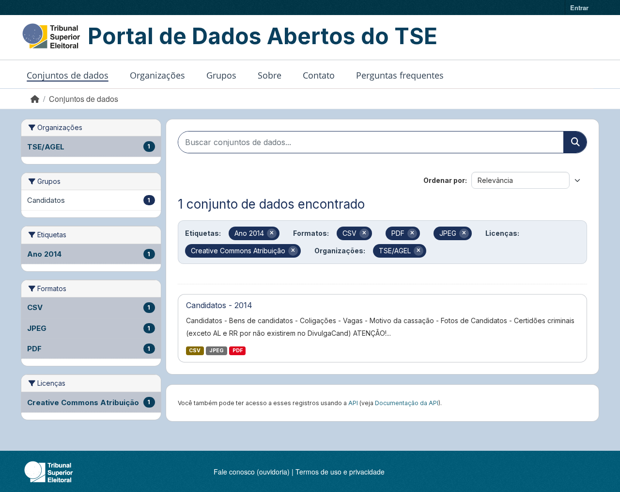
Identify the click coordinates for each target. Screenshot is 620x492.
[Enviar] (575, 142)
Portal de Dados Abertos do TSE (262, 35)
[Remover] (272, 233)
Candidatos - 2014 (219, 305)
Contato (319, 75)
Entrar (579, 7)
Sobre (269, 75)
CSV (195, 350)
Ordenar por (444, 180)
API (353, 403)
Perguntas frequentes (400, 75)
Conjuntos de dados (67, 75)
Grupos (221, 75)
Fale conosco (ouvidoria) (252, 471)
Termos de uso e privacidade (340, 471)
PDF (237, 350)
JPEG (216, 350)
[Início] (35, 98)
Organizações (157, 75)
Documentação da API (406, 403)
